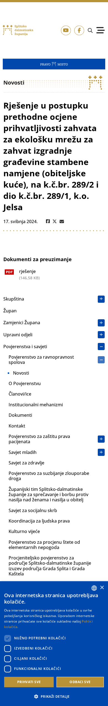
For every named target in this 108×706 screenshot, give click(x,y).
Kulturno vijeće (24, 531)
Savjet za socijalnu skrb (33, 510)
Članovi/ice (20, 394)
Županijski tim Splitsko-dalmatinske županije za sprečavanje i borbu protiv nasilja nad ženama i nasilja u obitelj (48, 494)
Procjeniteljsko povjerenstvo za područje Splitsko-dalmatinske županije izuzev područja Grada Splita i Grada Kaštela (50, 566)
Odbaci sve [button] (80, 682)
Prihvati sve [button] (29, 682)
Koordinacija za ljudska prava (39, 521)
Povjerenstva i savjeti (25, 346)
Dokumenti (20, 415)
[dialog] (54, 643)
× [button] (102, 588)
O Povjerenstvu (25, 383)
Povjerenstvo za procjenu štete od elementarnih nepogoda (44, 544)
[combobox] (94, 588)
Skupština (13, 299)
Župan (10, 311)
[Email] (62, 221)
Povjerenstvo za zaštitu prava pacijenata (39, 439)
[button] (54, 696)
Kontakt (17, 426)
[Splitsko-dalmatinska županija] (18, 30)
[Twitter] (55, 221)
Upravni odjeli (17, 335)
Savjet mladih (23, 452)
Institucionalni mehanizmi (36, 405)
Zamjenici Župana (21, 323)
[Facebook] (48, 221)
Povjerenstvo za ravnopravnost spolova (41, 359)
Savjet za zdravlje (26, 463)
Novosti (21, 373)
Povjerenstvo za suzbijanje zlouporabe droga (49, 476)
